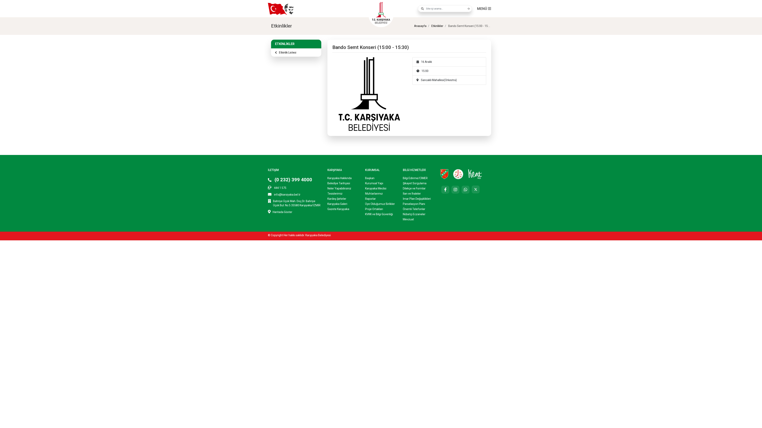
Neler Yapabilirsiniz (339, 188)
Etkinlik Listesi (287, 52)
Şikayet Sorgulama (414, 183)
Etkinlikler (437, 26)
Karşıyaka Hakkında (339, 178)
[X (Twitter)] (476, 189)
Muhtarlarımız (374, 193)
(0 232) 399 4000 (292, 179)
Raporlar (370, 198)
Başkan (369, 178)
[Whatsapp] (466, 190)
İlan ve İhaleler (412, 193)
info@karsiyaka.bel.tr (286, 194)
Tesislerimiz (335, 193)
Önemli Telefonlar (414, 209)
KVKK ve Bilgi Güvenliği (379, 214)
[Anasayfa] (381, 12)
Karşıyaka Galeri (337, 203)
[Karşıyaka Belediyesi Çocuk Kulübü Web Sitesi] (458, 174)
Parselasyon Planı (414, 203)
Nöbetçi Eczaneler (414, 214)
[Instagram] (455, 190)
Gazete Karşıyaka (338, 209)
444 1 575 (279, 187)
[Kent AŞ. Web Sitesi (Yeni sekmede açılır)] (475, 174)
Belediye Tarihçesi (338, 183)
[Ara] (467, 8)
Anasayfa (420, 26)
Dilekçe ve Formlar (414, 188)
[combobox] (445, 8)
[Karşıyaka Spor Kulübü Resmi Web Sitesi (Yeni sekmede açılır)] (444, 174)
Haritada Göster (282, 212)
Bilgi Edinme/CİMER (415, 178)
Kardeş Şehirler (336, 198)
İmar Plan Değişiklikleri (417, 198)
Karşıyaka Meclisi (375, 188)
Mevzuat (408, 219)
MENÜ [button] (482, 9)
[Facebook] (445, 190)
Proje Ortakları (374, 209)
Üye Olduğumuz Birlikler (380, 203)
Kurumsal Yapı (374, 183)
